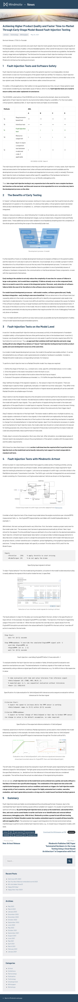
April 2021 (11, 944)
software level (32, 835)
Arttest (6, 35)
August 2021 (12, 936)
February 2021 (12, 949)
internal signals (29, 832)
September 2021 (13, 933)
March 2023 (12, 909)
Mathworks (58, 507)
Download (71, 832)
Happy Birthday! (13, 887)
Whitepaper (24, 35)
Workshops (12, 987)
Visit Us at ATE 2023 (14, 879)
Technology (14, 35)
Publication (12, 976)
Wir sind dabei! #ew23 (15, 884)
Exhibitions (12, 971)
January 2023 (12, 912)
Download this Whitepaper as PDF (54, 832)
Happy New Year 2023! (15, 889)
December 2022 (13, 914)
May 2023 (11, 906)
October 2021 (12, 930)
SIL (25, 835)
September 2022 (13, 922)
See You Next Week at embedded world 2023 (23, 881)
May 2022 (11, 928)
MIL (12, 835)
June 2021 (11, 938)
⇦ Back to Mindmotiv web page (12, 998)
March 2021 (11, 946)
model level (19, 835)
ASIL (11, 832)
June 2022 (11, 925)
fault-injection (18, 832)
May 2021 (11, 941)
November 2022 (13, 917)
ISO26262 (6, 835)
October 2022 (12, 920)
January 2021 (12, 952)
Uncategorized (13, 982)
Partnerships (12, 974)
